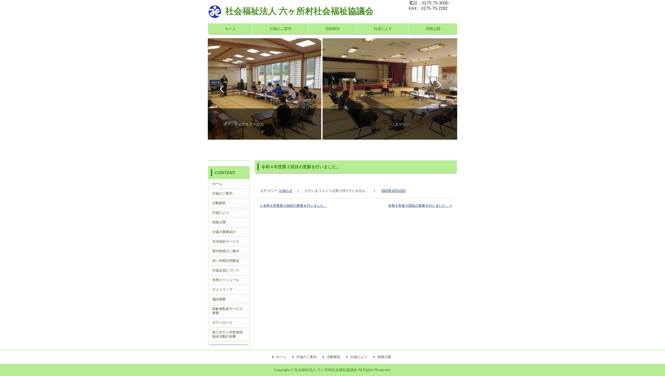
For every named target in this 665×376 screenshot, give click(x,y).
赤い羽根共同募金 (225, 261)
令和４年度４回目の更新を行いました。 (420, 206)
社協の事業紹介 (224, 232)
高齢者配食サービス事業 (227, 311)
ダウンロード (222, 323)
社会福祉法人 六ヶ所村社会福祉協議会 (299, 11)
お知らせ (285, 191)
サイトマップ (222, 289)
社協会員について (225, 270)
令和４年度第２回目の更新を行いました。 (293, 206)
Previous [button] (222, 89)
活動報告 (332, 29)
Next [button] (443, 89)
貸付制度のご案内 (225, 251)
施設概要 (219, 299)
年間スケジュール (225, 280)
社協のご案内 (280, 29)
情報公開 (433, 29)
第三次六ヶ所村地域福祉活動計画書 (227, 334)
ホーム (230, 29)
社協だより (383, 29)
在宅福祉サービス (225, 241)
